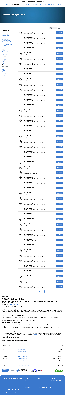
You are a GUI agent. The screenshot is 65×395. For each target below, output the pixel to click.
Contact (52, 382)
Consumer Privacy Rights (56, 380)
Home (26, 378)
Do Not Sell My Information (31, 392)
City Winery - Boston (22, 363)
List (61, 27)
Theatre (27, 385)
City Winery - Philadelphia (23, 360)
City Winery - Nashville (22, 356)
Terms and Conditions (42, 387)
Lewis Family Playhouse (22, 358)
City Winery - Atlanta (22, 353)
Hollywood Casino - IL (22, 349)
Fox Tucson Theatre (22, 351)
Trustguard (34, 334)
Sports (27, 380)
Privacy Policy (53, 378)
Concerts (27, 382)
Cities (38, 378)
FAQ (38, 382)
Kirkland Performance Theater (24, 365)
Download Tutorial (42, 385)
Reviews (51, 385)
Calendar (54, 27)
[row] (40, 32)
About (38, 380)
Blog (51, 387)
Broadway (27, 387)
